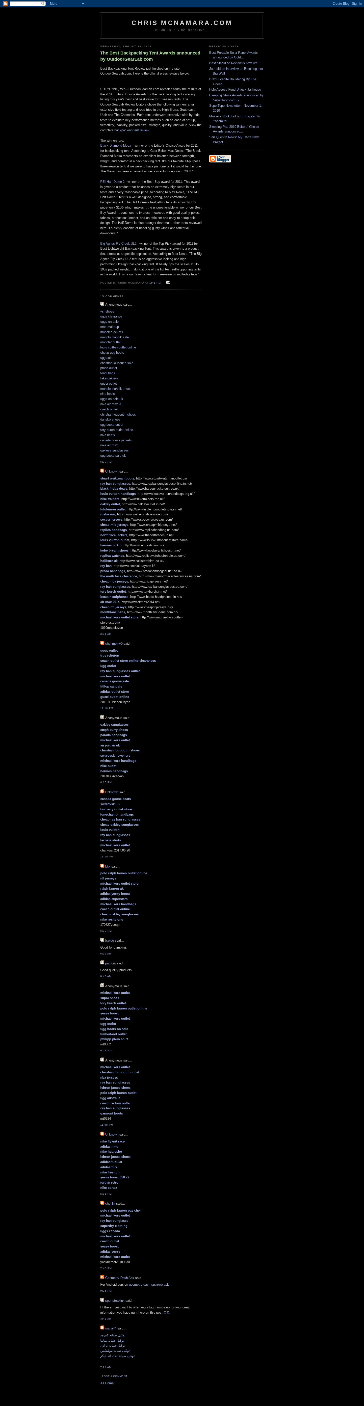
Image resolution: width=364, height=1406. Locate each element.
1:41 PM (155, 282)
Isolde (109, 940)
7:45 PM (106, 1268)
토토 (166, 1312)
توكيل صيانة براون (112, 1345)
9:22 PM (106, 1050)
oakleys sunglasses (114, 450)
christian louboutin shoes (118, 414)
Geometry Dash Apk (119, 1278)
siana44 (110, 1328)
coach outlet (109, 409)
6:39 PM (106, 461)
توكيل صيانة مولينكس (115, 1351)
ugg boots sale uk (113, 455)
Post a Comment (115, 1376)
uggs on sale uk (111, 399)
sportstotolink (115, 1300)
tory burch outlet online (116, 430)
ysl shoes (107, 311)
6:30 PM (106, 930)
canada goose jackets (116, 440)
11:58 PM (106, 1124)
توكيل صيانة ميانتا (112, 1340)
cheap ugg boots (112, 352)
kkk (107, 866)
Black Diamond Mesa (115, 145)
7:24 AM (105, 1367)
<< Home (107, 1383)
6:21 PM (106, 1194)
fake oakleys (109, 378)
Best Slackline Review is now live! (234, 63)
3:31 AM (105, 634)
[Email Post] (167, 282)
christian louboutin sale (116, 363)
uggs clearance (111, 316)
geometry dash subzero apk (149, 1284)
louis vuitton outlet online (118, 347)
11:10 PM (106, 708)
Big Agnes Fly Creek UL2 (118, 243)
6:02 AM (105, 953)
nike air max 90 (111, 404)
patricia (110, 963)
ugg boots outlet (111, 424)
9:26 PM (106, 1290)
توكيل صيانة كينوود (113, 1335)
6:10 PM (106, 782)
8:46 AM (105, 976)
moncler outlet (110, 342)
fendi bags (107, 373)
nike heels (107, 394)
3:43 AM (105, 1318)
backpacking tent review (131, 130)
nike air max (109, 445)
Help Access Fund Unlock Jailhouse (235, 89)
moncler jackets (111, 332)
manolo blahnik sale (114, 337)
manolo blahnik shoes (115, 389)
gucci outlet (108, 383)
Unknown (111, 471)
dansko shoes (110, 419)
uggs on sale (109, 321)
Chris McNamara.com (182, 23)
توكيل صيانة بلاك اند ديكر (117, 1356)
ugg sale (106, 358)
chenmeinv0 (114, 643)
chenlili (110, 1203)
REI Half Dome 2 (112, 182)
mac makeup (109, 327)
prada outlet (108, 368)
